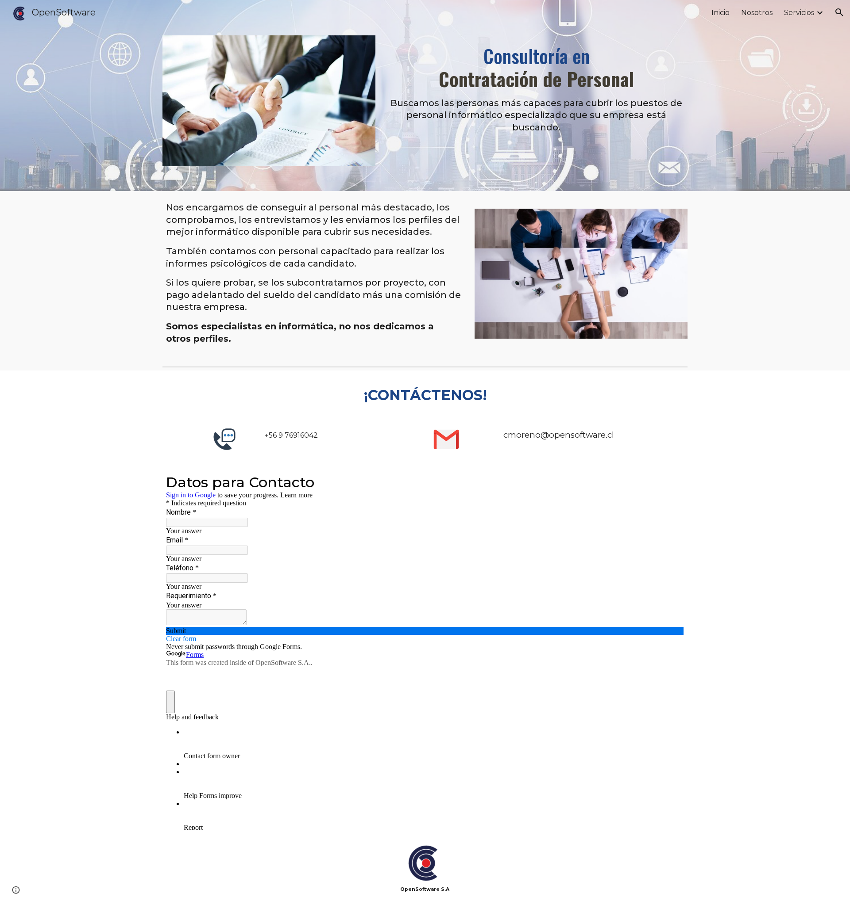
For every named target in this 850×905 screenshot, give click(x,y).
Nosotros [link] (757, 12)
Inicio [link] (720, 12)
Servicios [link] (799, 12)
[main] (537, 84)
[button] (839, 12)
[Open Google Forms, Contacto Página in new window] (670, 481)
